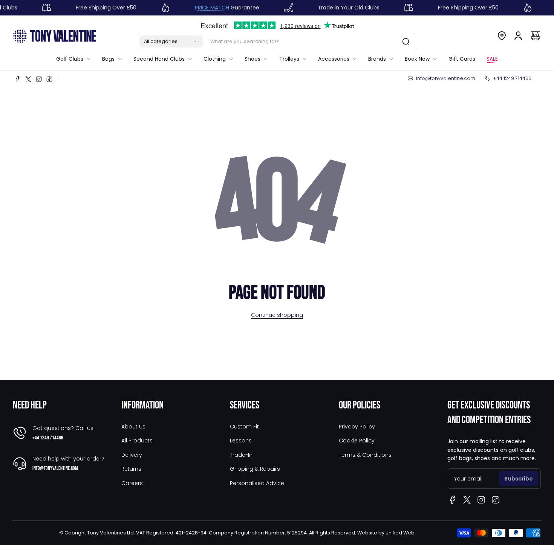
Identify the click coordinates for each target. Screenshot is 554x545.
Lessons (241, 440)
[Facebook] (17, 79)
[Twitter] (28, 79)
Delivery (131, 455)
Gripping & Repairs (255, 469)
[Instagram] (38, 79)
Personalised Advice (257, 483)
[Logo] (54, 36)
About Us (133, 426)
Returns (131, 469)
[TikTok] (49, 79)
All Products (137, 440)
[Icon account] (518, 35)
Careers (132, 483)
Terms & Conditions (365, 455)
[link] (76, 59)
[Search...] (406, 41)
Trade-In (241, 455)
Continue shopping (277, 315)
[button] (171, 41)
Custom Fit (244, 426)
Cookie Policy (357, 440)
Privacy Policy (357, 426)
